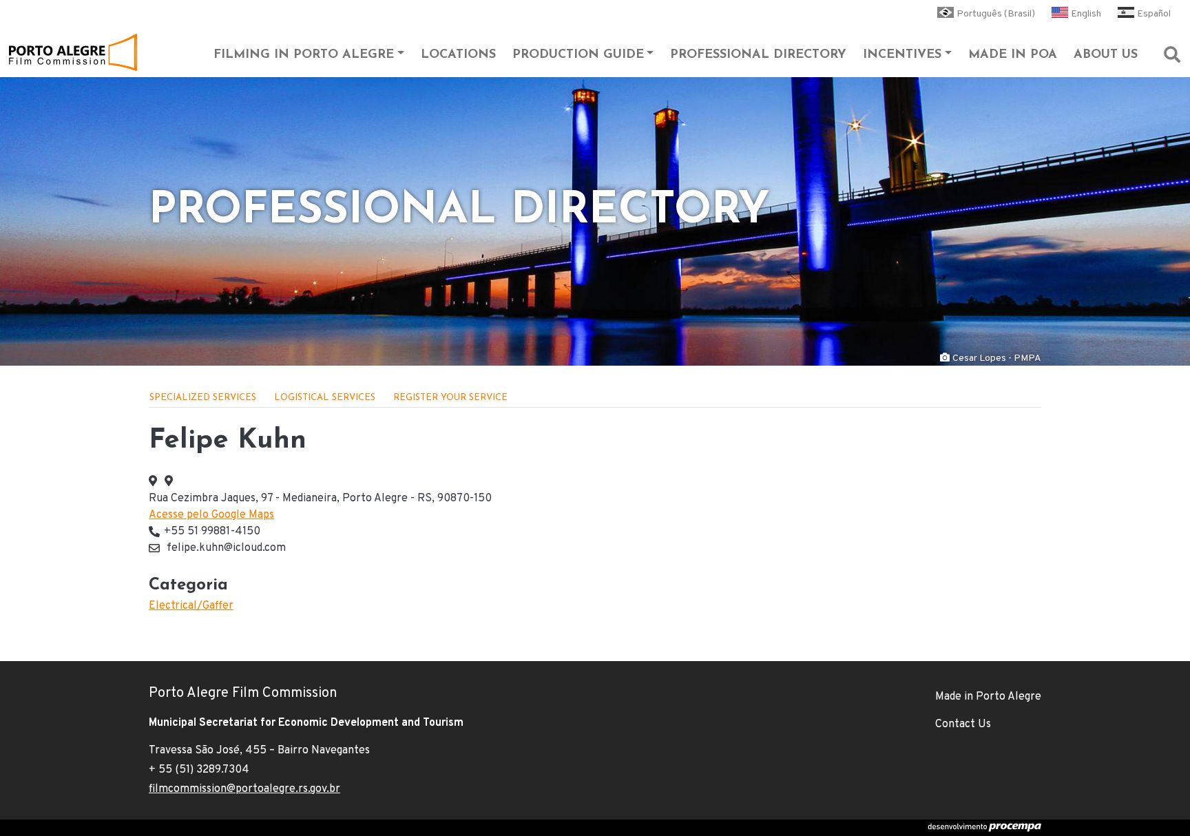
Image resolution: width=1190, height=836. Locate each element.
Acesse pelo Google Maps (211, 515)
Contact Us (963, 724)
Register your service (450, 397)
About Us (1106, 55)
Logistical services (324, 397)
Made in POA (1012, 55)
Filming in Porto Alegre (303, 55)
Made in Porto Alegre (988, 697)
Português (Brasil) (996, 14)
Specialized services (202, 397)
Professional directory (758, 55)
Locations (458, 55)
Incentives (902, 55)
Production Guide (578, 55)
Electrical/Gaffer (191, 606)
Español (1154, 14)
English (1086, 14)
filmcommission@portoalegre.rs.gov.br (244, 789)
